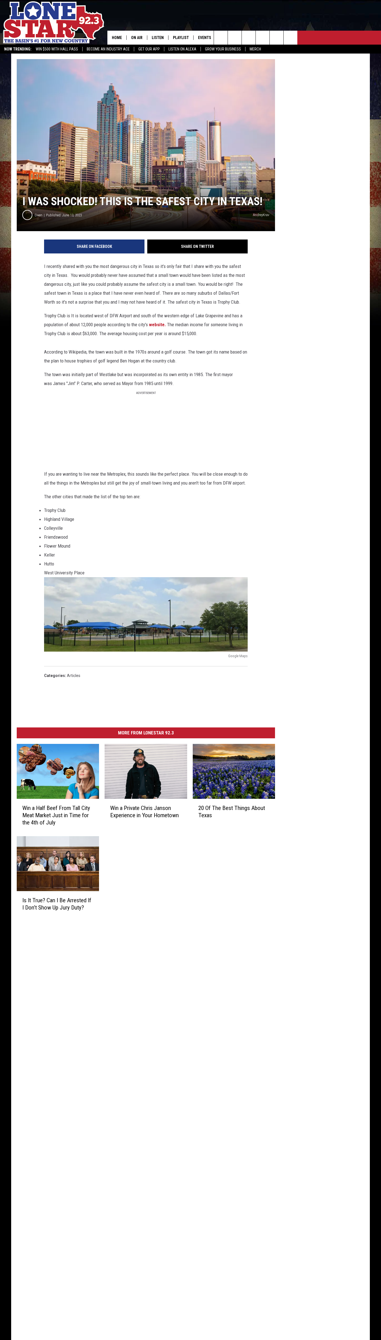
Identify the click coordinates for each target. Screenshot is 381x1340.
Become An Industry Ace (108, 49)
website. (158, 324)
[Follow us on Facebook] (248, 38)
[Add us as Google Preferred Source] (235, 38)
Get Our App (149, 49)
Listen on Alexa (182, 49)
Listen (158, 37)
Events (204, 37)
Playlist (181, 37)
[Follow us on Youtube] (276, 38)
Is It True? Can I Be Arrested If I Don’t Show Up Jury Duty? (56, 904)
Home (117, 37)
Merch (255, 49)
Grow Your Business (223, 49)
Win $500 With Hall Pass (57, 49)
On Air (137, 37)
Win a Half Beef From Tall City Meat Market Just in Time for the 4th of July (56, 815)
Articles (73, 675)
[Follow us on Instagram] (262, 38)
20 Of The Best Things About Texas (231, 812)
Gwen (38, 215)
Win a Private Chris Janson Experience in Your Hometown (144, 812)
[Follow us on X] (290, 38)
